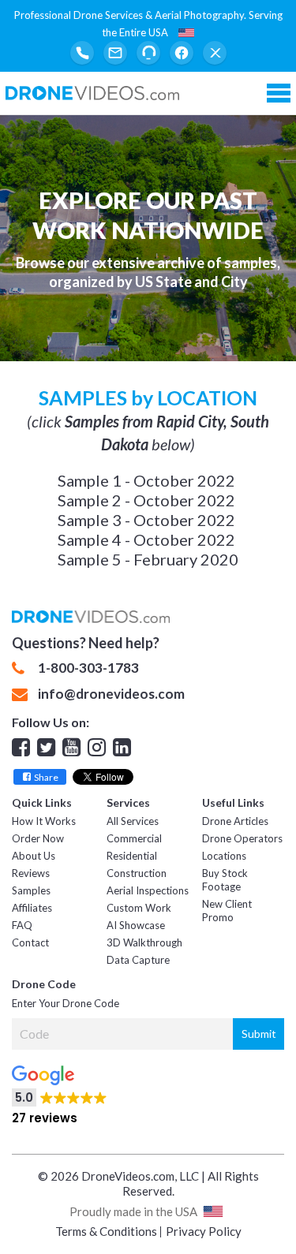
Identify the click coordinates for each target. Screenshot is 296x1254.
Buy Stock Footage (225, 880)
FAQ (22, 925)
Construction (137, 873)
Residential (132, 855)
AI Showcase (136, 925)
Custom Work (139, 907)
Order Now (38, 838)
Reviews (31, 873)
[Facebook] (181, 53)
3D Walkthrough (144, 942)
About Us (33, 855)
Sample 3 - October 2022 (146, 519)
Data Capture (138, 960)
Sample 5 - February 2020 (148, 559)
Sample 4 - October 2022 (146, 539)
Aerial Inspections (148, 890)
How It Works (44, 821)
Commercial (134, 838)
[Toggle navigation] (278, 93)
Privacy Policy (204, 1231)
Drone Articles (235, 821)
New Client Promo (227, 911)
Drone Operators (242, 838)
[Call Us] (82, 53)
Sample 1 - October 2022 (146, 480)
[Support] (148, 53)
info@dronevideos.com (111, 694)
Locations (224, 855)
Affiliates (32, 907)
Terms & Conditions (106, 1231)
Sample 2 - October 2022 (146, 500)
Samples (31, 890)
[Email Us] (115, 53)
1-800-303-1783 (88, 668)
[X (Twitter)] (215, 53)
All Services (133, 821)
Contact (30, 942)
